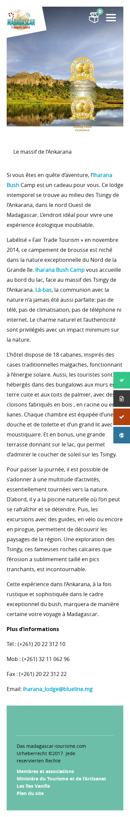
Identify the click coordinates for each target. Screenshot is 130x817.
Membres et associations (45, 771)
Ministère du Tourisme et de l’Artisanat (61, 778)
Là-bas (43, 289)
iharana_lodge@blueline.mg (58, 689)
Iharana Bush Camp (60, 269)
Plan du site (30, 793)
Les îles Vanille (33, 786)
